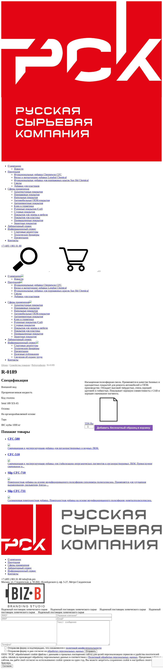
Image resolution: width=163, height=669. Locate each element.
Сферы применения (18, 189)
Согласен (7, 666)
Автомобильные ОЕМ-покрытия (32, 200)
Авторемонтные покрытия (28, 203)
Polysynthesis (38, 365)
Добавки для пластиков (26, 186)
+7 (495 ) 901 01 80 (11, 245)
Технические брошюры (26, 234)
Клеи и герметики (24, 206)
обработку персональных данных (65, 651)
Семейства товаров (20, 365)
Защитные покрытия (25, 223)
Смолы (18, 183)
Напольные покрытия (26, 197)
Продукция (14, 171)
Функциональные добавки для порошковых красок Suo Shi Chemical (51, 180)
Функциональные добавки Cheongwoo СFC (38, 174)
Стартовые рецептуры (26, 231)
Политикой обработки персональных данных (113, 657)
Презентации (21, 237)
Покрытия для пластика (27, 217)
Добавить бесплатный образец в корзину (123, 427)
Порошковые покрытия (26, 194)
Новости (18, 168)
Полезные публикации (26, 354)
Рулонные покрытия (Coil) (28, 209)
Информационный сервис (22, 229)
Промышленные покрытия (28, 220)
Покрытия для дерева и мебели (31, 214)
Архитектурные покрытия (28, 191)
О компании (14, 166)
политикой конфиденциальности (84, 648)
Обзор (4, 365)
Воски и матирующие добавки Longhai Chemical (40, 177)
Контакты (13, 240)
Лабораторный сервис (20, 226)
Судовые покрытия (24, 211)
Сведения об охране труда (28, 357)
